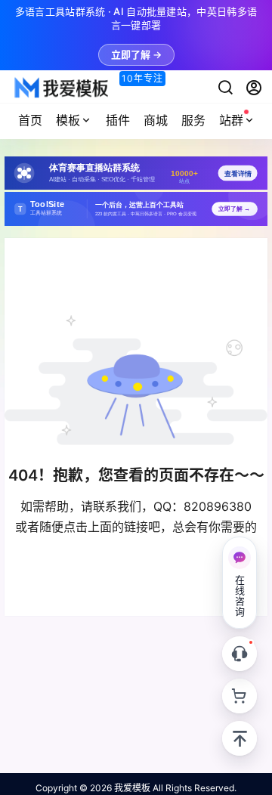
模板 (68, 120)
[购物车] (239, 696)
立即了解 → (136, 54)
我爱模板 (131, 787)
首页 (30, 120)
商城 (156, 120)
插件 (118, 120)
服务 (193, 120)
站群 (231, 120)
